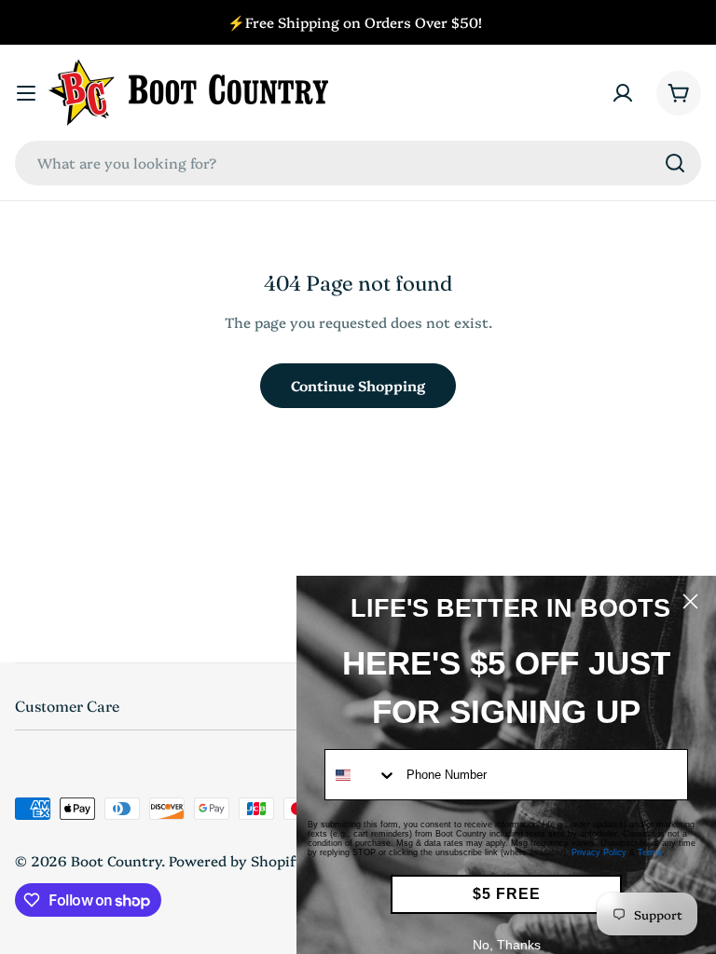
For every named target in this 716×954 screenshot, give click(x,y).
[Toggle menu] (26, 93)
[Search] (675, 163)
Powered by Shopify (236, 860)
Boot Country (116, 860)
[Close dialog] (690, 601)
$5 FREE (507, 894)
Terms (650, 852)
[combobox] (358, 163)
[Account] (623, 93)
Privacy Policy (598, 852)
